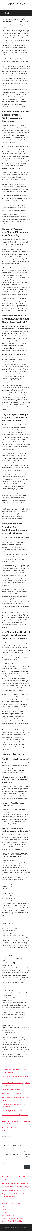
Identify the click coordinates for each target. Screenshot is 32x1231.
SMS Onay (5, 1212)
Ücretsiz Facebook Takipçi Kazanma (13, 1218)
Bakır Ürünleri (16, 4)
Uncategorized (8, 1136)
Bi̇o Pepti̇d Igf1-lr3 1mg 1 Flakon (12, 1111)
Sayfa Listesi (6, 1209)
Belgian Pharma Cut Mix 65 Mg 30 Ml (13, 1089)
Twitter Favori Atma (8, 1215)
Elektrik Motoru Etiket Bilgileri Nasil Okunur (15, 1183)
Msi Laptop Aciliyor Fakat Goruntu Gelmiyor (15, 1187)
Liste (3, 1206)
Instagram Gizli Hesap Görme (11, 1203)
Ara (3, 1163)
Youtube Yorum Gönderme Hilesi (12, 1221)
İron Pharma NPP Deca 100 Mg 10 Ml (13, 1093)
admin (25, 25)
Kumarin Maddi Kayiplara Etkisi (11, 1190)
